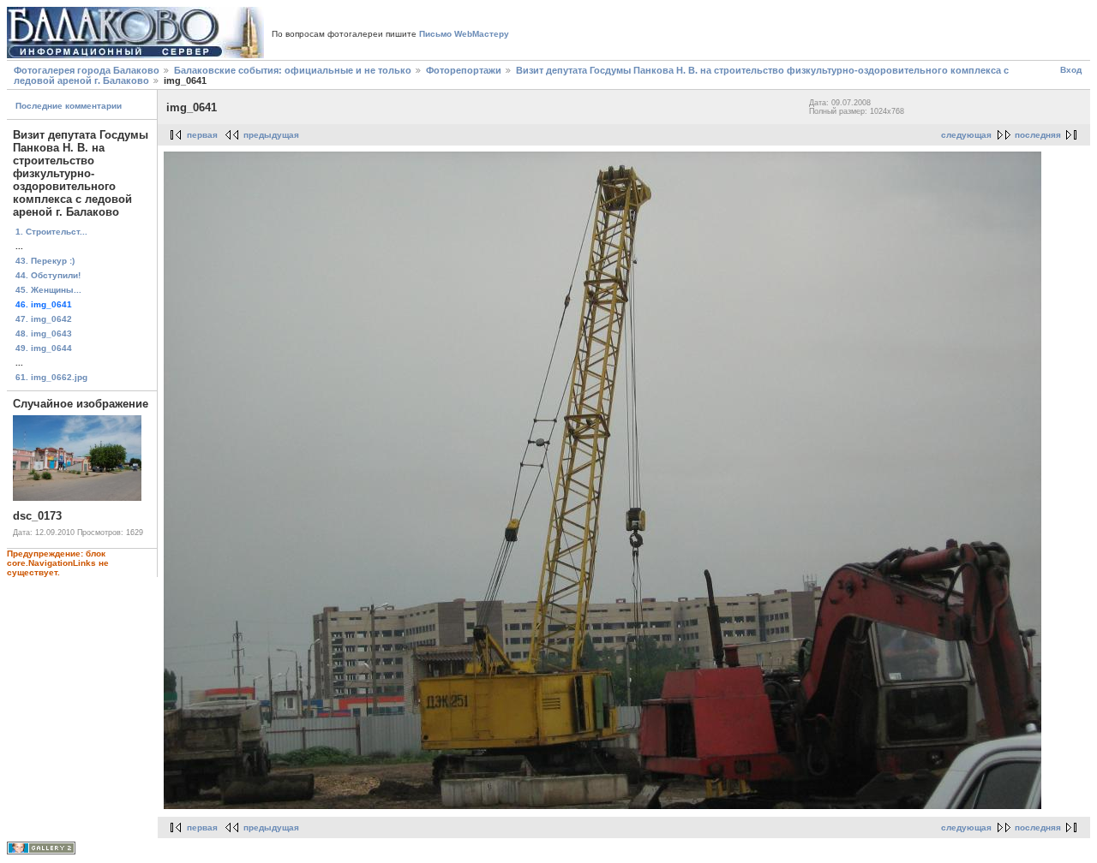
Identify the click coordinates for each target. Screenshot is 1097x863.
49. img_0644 (43, 348)
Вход (1071, 69)
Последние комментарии (68, 105)
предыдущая (271, 135)
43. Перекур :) (45, 260)
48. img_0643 (43, 333)
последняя (1038, 135)
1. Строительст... (51, 231)
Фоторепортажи (463, 70)
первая (202, 135)
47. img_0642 (43, 319)
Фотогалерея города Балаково (86, 70)
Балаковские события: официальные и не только (292, 70)
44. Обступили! (48, 275)
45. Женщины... (48, 290)
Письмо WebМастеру (464, 34)
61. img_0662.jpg (51, 377)
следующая (966, 135)
